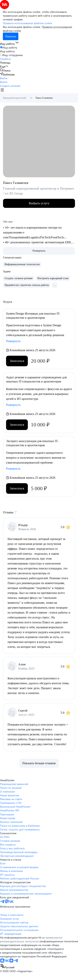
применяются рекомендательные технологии (31, 939)
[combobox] (7, 966)
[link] (5, 70)
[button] (3, 78)
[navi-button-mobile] (2, 90)
